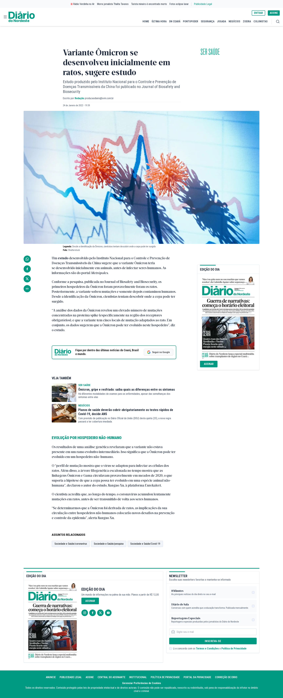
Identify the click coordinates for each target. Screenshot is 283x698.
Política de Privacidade (233, 648)
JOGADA (221, 21)
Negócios (84, 405)
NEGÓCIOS (234, 21)
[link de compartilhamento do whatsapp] (27, 259)
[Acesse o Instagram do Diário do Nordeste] (84, 612)
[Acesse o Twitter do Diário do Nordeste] (100, 612)
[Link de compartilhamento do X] (27, 278)
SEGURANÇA (207, 21)
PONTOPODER (190, 21)
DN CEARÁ (174, 21)
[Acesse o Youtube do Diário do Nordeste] (108, 612)
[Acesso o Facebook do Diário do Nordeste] (92, 612)
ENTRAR (258, 12)
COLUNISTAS (261, 21)
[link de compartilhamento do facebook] (27, 269)
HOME (145, 21)
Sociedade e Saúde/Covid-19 (145, 543)
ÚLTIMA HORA (159, 21)
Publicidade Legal (203, 4)
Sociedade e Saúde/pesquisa (108, 543)
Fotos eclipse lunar (179, 4)
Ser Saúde (210, 52)
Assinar (209, 364)
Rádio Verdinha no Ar (83, 4)
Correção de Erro (226, 677)
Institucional (138, 677)
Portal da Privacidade (197, 677)
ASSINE (274, 12)
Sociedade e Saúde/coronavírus (71, 543)
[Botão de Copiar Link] (27, 288)
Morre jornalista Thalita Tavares (113, 4)
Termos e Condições (207, 648)
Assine (90, 677)
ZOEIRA (247, 21)
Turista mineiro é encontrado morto (149, 4)
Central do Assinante (111, 677)
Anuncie (51, 677)
